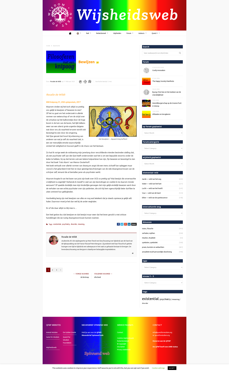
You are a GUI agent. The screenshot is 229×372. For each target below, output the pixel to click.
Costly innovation (158, 70)
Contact (120, 332)
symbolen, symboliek (150, 242)
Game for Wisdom (52, 337)
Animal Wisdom (51, 332)
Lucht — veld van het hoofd (152, 188)
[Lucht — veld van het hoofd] (80, 82)
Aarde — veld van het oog (151, 179)
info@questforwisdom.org (162, 332)
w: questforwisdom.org (161, 335)
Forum (129, 33)
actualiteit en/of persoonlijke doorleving (157, 252)
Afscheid (97, 277)
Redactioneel (101, 33)
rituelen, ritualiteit (148, 238)
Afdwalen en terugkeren (161, 114)
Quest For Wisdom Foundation (67, 340)
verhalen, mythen (148, 233)
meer (134, 224)
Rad (87, 33)
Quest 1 (155, 33)
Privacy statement (123, 350)
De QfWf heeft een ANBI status (165, 347)
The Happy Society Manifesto (163, 81)
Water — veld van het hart (151, 184)
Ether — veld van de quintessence (154, 198)
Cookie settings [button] (158, 368)
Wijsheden (117, 33)
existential (57, 224)
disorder (74, 224)
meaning (81, 224)
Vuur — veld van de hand (151, 193)
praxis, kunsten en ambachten (153, 247)
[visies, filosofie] (85, 82)
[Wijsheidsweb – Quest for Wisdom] (114, 15)
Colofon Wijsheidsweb (125, 338)
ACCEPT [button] (172, 368)
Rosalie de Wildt (55, 81)
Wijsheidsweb (51, 347)
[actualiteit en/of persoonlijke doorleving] (90, 82)
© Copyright (121, 344)
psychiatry (66, 224)
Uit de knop (85, 277)
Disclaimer (121, 347)
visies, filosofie (147, 229)
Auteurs (141, 33)
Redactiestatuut (123, 341)
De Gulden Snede (69, 332)
